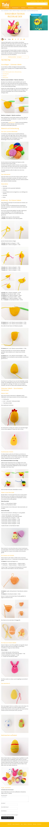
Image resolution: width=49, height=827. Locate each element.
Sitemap (41, 1)
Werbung (34, 824)
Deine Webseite (3, 810)
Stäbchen (5, 75)
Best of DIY (10, 824)
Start (2, 10)
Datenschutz (29, 824)
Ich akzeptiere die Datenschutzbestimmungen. (10, 814)
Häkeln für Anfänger (16, 10)
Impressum (46, 1)
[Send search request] (46, 4)
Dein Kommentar (4, 795)
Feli (5, 39)
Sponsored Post (33, 1)
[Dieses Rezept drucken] (24, 39)
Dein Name (3, 803)
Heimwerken (31, 7)
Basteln (7, 7)
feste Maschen (6, 73)
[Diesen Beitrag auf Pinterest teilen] (12, 39)
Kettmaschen (5, 77)
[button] (10, 7)
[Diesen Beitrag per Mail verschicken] (21, 39)
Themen (38, 1)
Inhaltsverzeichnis (14, 57)
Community (39, 7)
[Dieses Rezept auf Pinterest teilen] (18, 39)
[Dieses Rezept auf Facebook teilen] (15, 39)
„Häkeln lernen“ (12, 122)
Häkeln (10, 10)
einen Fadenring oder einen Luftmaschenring (12, 71)
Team (22, 824)
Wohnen (23, 7)
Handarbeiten (15, 7)
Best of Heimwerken (16, 824)
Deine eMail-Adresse (5, 807)
